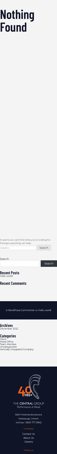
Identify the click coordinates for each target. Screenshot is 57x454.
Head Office (6, 342)
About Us (28, 438)
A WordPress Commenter (20, 310)
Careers (28, 442)
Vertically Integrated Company (17, 349)
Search (4, 259)
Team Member (8, 344)
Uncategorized (8, 347)
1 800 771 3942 (33, 422)
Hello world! (6, 276)
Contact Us (28, 434)
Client (3, 339)
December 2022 (9, 329)
